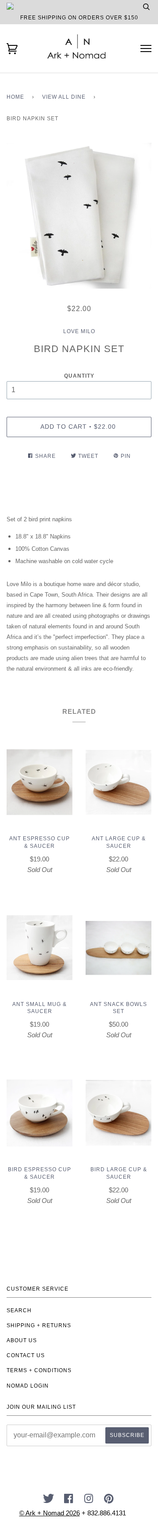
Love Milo (79, 331)
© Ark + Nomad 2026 (49, 1513)
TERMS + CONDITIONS (39, 1370)
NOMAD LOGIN (28, 1386)
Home (15, 97)
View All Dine (64, 97)
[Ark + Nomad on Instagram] (89, 1501)
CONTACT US (26, 1355)
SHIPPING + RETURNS (39, 1325)
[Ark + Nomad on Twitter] (48, 1501)
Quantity (79, 376)
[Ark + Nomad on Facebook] (69, 1501)
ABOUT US (22, 1340)
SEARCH (19, 1310)
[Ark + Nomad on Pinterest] (109, 1501)
